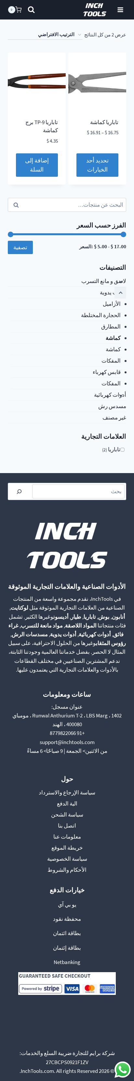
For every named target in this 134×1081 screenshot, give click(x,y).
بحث (116, 205)
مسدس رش (112, 406)
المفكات (111, 360)
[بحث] (19, 491)
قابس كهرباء (107, 372)
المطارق (111, 326)
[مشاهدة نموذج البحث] (31, 9)
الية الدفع (67, 803)
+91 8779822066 (67, 733)
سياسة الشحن (67, 814)
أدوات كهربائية (110, 394)
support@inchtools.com (67, 742)
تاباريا (114, 449)
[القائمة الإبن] (120, 281)
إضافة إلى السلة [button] (37, 165)
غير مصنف (114, 417)
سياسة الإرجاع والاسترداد (67, 792)
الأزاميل (112, 303)
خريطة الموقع (67, 847)
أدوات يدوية (113, 292)
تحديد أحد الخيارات (97, 165)
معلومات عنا (67, 836)
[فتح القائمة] (120, 10)
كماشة (113, 337)
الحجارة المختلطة (101, 315)
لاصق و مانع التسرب (103, 281)
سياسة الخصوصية (67, 858)
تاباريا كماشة (104, 122)
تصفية (20, 247)
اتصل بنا (67, 825)
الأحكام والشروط (67, 869)
